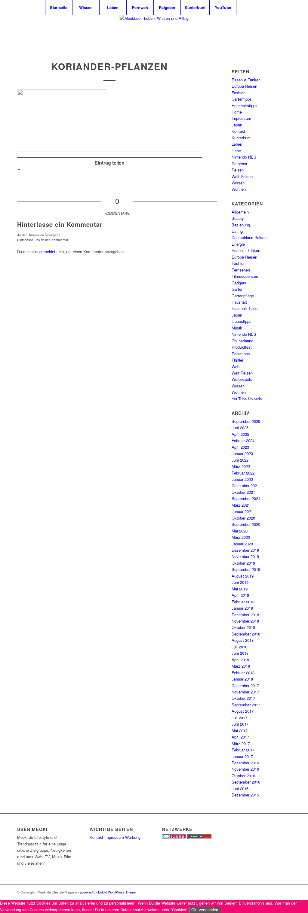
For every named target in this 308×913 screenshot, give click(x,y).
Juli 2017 (239, 717)
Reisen (238, 170)
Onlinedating (242, 341)
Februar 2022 (243, 473)
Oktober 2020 (243, 518)
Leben (237, 144)
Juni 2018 (240, 653)
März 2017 (241, 743)
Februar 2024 (243, 440)
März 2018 (241, 666)
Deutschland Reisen (249, 237)
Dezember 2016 (245, 763)
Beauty (238, 218)
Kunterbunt (241, 138)
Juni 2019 (240, 582)
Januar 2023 (242, 453)
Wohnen (239, 189)
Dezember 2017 (245, 685)
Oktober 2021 (243, 492)
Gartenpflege (243, 296)
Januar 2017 (242, 756)
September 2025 (246, 421)
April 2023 (240, 447)
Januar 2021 (242, 511)
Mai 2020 (240, 531)
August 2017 (243, 711)
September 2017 (246, 705)
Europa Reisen (244, 86)
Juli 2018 (239, 647)
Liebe (236, 150)
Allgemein (240, 212)
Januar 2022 (242, 479)
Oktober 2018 (243, 627)
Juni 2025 (240, 427)
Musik (237, 328)
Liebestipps (241, 321)
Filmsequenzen (245, 276)
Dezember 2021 (245, 485)
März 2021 (241, 505)
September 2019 (246, 569)
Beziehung (241, 225)
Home (237, 112)
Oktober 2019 (243, 563)
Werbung (132, 837)
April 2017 (240, 737)
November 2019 (245, 556)
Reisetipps (241, 353)
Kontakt (238, 131)
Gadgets (239, 283)
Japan (237, 125)
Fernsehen (241, 270)
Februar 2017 (243, 750)
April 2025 (240, 434)
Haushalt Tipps (245, 308)
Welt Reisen (242, 176)
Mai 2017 (240, 730)
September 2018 (246, 634)
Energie (238, 244)
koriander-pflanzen (109, 66)
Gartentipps (242, 99)
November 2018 (245, 621)
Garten (237, 289)
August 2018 (243, 640)
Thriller (237, 360)
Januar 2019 (242, 608)
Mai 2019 (240, 589)
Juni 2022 (240, 460)
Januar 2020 (242, 544)
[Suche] (249, 7)
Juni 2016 (240, 788)
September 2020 (246, 524)
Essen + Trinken (246, 250)
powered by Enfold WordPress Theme (108, 892)
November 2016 (245, 769)
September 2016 (246, 782)
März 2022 (241, 466)
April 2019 (240, 595)
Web (235, 366)
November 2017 (245, 692)
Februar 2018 (243, 672)
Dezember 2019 (245, 550)
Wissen (238, 183)
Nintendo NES (244, 157)
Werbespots (242, 379)
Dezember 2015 (245, 795)
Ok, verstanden (204, 910)
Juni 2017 (240, 724)
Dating (237, 231)
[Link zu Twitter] (268, 30)
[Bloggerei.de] (174, 837)
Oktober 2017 (243, 698)
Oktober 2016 (243, 775)
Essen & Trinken (246, 80)
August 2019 (243, 576)
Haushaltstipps (244, 105)
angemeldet (45, 251)
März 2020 (241, 537)
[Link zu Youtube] (277, 30)
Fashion (238, 93)
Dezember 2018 (245, 614)
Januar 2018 (242, 679)
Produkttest (242, 347)
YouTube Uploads (247, 399)
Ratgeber (239, 163)
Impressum (241, 118)
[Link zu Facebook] (286, 30)
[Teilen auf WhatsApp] (24, 169)
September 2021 (246, 498)
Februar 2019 (243, 602)
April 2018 (240, 660)
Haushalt (239, 302)
